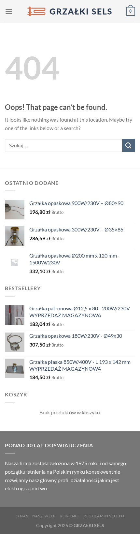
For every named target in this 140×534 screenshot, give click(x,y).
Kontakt (69, 515)
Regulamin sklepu (103, 515)
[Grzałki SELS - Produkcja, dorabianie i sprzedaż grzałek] (70, 11)
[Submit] (128, 145)
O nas (22, 515)
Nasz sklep (44, 515)
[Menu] (9, 11)
